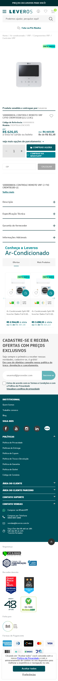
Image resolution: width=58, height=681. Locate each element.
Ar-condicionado (17, 35)
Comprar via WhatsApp (37, 154)
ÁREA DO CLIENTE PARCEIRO (18, 490)
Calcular (47, 166)
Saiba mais (8, 192)
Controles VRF (9, 38)
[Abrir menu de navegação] (4, 11)
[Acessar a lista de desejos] (45, 11)
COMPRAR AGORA (42, 147)
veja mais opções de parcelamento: (22, 141)
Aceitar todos (29, 668)
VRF (29, 35)
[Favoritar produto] (11, 293)
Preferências (29, 674)
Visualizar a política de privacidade (23, 388)
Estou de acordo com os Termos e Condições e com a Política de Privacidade (31, 384)
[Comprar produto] (25, 293)
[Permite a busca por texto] (51, 19)
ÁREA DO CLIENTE (12, 483)
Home (5, 35)
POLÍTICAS (8, 437)
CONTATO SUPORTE (13, 497)
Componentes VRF (41, 35)
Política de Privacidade (28, 658)
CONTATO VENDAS (13, 504)
